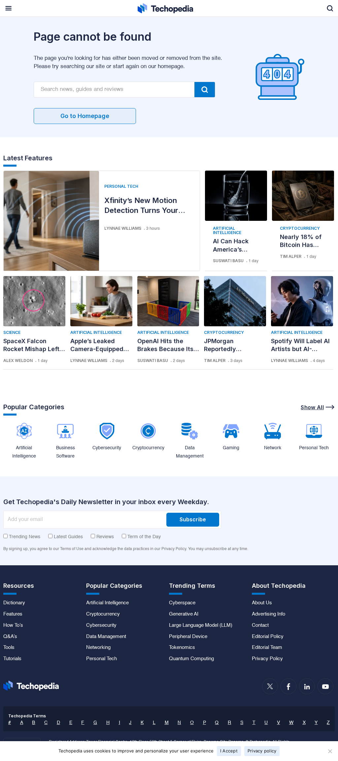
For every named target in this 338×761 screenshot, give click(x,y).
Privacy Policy (267, 659)
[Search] (204, 89)
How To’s (13, 625)
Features (12, 614)
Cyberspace (182, 603)
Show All (312, 407)
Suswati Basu (228, 260)
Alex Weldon (18, 360)
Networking (98, 647)
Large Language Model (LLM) (200, 625)
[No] (329, 751)
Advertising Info (268, 614)
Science (11, 332)
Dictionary (14, 603)
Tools (9, 647)
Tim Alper (290, 256)
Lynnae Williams (122, 228)
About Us (262, 603)
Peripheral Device (188, 636)
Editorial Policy (268, 636)
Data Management (106, 636)
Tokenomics (182, 647)
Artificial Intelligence (227, 230)
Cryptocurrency (300, 228)
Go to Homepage (84, 115)
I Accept (229, 750)
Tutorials (12, 659)
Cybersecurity (101, 625)
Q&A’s (10, 636)
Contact (260, 625)
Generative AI (183, 614)
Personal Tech (121, 186)
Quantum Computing (191, 659)
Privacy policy (262, 750)
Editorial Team (267, 647)
